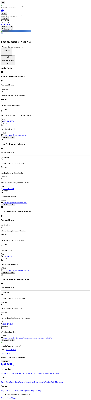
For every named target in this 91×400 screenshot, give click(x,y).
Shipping (22, 390)
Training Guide (50, 382)
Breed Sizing (14, 382)
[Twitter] (5, 365)
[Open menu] (3, 2)
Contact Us (5, 361)
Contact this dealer (8, 137)
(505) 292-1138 (8, 324)
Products (16, 373)
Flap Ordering (36, 390)
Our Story (44, 373)
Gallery (50, 373)
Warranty (16, 390)
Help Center (5, 390)
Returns (28, 390)
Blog (2, 24)
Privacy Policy (6, 398)
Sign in (4, 13)
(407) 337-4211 (8, 256)
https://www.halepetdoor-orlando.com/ (16, 270)
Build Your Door (7, 27)
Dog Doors (9, 373)
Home (3, 373)
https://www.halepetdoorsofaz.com (15, 135)
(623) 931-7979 (8, 121)
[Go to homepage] (5, 5)
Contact (7, 24)
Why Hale (37, 373)
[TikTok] (13, 365)
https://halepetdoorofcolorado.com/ (15, 203)
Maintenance (59, 382)
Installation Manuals (38, 382)
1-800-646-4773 (6, 353)
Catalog (4, 18)
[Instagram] (7, 365)
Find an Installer (7, 29)
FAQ (11, 390)
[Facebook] (2, 365)
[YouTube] (10, 365)
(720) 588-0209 (8, 189)
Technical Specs (25, 382)
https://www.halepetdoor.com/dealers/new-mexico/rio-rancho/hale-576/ (27, 338)
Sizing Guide (5, 382)
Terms (13, 398)
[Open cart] (2, 11)
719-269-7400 (11, 350)
